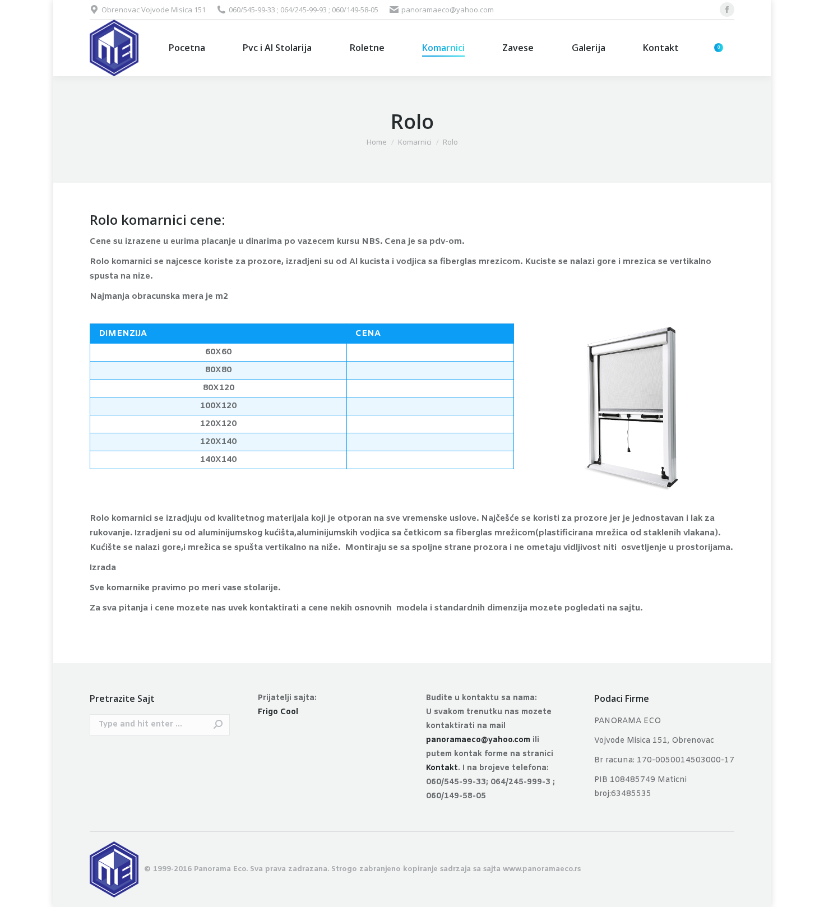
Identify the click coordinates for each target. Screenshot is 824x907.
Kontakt (442, 768)
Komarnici (415, 142)
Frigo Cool (278, 712)
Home (377, 142)
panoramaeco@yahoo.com (478, 740)
